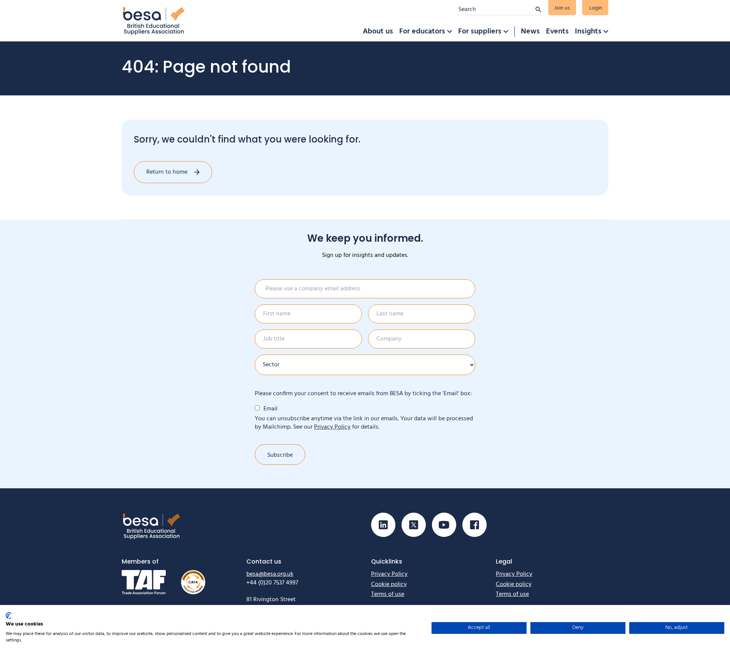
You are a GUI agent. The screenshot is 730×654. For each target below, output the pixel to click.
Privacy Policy (332, 427)
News (530, 31)
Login (595, 8)
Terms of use (387, 594)
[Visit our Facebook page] (474, 525)
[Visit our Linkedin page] (383, 525)
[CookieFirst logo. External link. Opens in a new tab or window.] (8, 615)
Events (557, 31)
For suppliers (479, 31)
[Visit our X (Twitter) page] (414, 525)
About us (378, 31)
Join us (562, 8)
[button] (449, 31)
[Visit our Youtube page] (444, 525)
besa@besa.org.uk (270, 574)
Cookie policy (389, 584)
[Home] (154, 20)
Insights (588, 31)
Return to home (166, 172)
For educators (422, 31)
